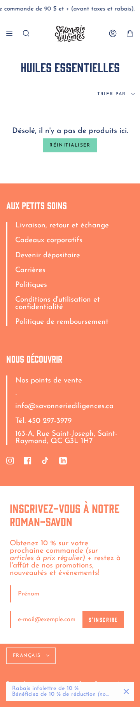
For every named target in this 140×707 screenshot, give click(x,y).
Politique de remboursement (61, 322)
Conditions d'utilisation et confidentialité (57, 303)
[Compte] (113, 33)
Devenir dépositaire (47, 255)
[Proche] (126, 691)
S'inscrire (103, 619)
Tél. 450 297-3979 (43, 421)
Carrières (30, 270)
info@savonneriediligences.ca (64, 406)
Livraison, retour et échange (62, 225)
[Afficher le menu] (12, 33)
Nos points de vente (48, 380)
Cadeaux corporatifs (48, 240)
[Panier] (130, 33)
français (28, 655)
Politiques (31, 285)
